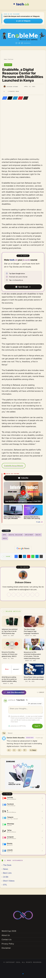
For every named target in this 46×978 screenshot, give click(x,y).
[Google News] (23, 548)
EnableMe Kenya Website (13, 466)
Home (5, 59)
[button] (23, 493)
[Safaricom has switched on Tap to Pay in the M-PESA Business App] (12, 621)
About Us (6, 935)
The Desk (7, 865)
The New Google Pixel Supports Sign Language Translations (31, 631)
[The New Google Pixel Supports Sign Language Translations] (34, 621)
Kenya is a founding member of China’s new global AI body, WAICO (9, 654)
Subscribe (24, 478)
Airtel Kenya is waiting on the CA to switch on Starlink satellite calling (9, 679)
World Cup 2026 (9, 931)
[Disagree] (24, 750)
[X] (9, 98)
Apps (4, 534)
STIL (5, 885)
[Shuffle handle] (26, 700)
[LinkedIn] (14, 98)
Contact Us (6, 939)
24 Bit (5, 877)
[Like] (9, 750)
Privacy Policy (8, 944)
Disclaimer (6, 948)
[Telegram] (37, 556)
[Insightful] (14, 750)
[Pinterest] (20, 98)
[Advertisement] (23, 132)
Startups (10, 59)
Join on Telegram (24, 21)
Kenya (5, 538)
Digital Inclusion (15, 534)
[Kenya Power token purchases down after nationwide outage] (34, 669)
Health (38, 534)
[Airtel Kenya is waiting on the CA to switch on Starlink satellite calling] (12, 669)
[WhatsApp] (32, 556)
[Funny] (19, 750)
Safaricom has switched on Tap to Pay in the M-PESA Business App (9, 631)
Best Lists (7, 873)
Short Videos (8, 881)
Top (4, 733)
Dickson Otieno (12, 86)
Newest (10, 733)
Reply (34, 750)
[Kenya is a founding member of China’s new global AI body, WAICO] (12, 644)
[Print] (41, 556)
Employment (29, 534)
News (5, 869)
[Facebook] (4, 98)
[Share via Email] (25, 98)
